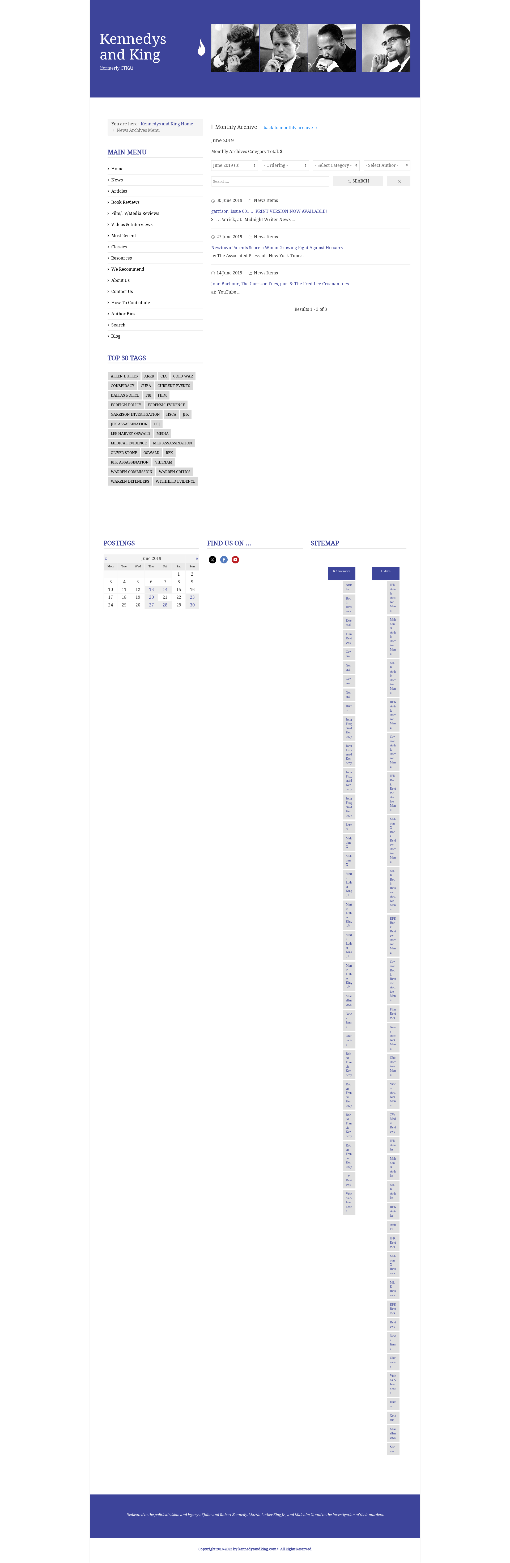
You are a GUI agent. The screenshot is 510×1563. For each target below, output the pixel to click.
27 (151, 605)
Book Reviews (125, 202)
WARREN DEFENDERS (130, 481)
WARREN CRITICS (174, 472)
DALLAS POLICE (125, 395)
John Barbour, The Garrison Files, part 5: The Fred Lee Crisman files (280, 283)
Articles (119, 191)
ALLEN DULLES (124, 376)
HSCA (171, 414)
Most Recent (123, 235)
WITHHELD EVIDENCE (175, 481)
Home (117, 168)
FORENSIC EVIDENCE (166, 405)
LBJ (157, 424)
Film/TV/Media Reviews (135, 213)
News (117, 179)
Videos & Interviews (131, 224)
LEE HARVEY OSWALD (130, 433)
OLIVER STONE (124, 453)
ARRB (149, 376)
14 (165, 589)
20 (151, 597)
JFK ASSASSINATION (129, 424)
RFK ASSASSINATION (130, 462)
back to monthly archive (288, 127)
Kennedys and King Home (167, 123)
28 (165, 605)
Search (118, 325)
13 (151, 589)
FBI (148, 395)
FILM (162, 395)
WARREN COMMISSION (131, 472)
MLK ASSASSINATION (172, 443)
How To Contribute (130, 302)
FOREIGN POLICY (126, 405)
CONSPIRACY (122, 386)
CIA (163, 376)
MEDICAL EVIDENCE (129, 443)
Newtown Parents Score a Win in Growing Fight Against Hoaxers (277, 247)
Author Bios (123, 313)
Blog (115, 336)
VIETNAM (163, 462)
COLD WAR (183, 376)
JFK (186, 414)
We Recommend (127, 269)
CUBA (146, 386)
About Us (120, 280)
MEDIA (162, 433)
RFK (169, 453)
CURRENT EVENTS (174, 386)
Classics (119, 246)
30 (192, 605)
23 (192, 597)
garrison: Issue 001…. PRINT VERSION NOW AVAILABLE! (269, 211)
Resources (121, 258)
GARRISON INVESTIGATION (135, 414)
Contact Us (122, 291)
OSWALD (151, 453)
